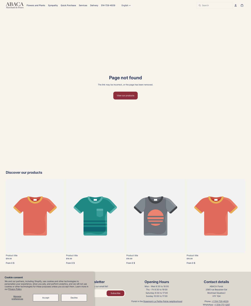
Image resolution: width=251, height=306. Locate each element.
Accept (45, 297)
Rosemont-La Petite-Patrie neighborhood (162, 301)
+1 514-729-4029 (220, 301)
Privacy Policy (15, 289)
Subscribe (115, 293)
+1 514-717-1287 (222, 304)
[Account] (235, 5)
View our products (125, 95)
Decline (74, 297)
